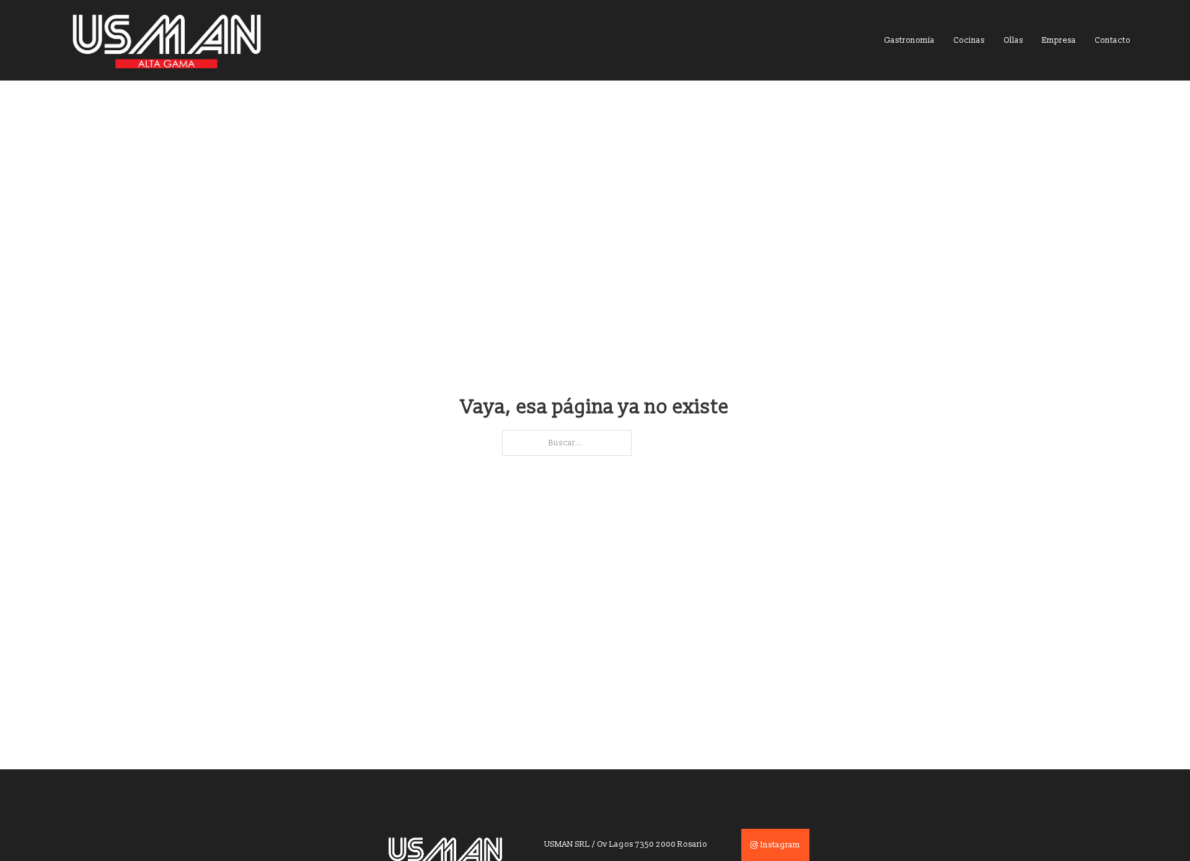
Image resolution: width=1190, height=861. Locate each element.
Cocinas (969, 40)
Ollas (1013, 40)
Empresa (1059, 40)
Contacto (1112, 40)
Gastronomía (909, 40)
